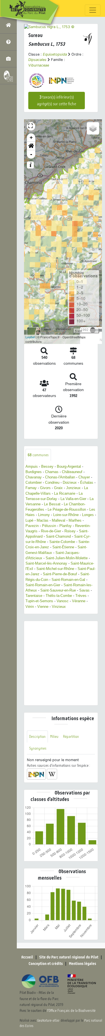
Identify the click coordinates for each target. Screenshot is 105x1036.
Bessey (47, 466)
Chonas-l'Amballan (60, 477)
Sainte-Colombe (62, 542)
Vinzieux (59, 606)
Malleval (58, 520)
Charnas (52, 472)
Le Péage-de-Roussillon (67, 509)
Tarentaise (33, 596)
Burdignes (33, 472)
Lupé (29, 520)
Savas (84, 590)
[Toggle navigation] (93, 10)
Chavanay (33, 477)
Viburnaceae (38, 65)
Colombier (33, 482)
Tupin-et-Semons (39, 601)
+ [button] (31, 137)
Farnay (31, 488)
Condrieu (52, 482)
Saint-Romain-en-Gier (42, 585)
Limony (44, 515)
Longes (88, 515)
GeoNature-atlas (48, 1021)
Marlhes (75, 520)
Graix (58, 488)
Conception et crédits (46, 963)
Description (37, 736)
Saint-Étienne (63, 547)
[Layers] (93, 128)
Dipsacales (37, 60)
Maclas (42, 520)
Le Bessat (52, 504)
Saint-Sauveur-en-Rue (58, 590)
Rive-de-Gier (51, 531)
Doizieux (70, 482)
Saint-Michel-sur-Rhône (55, 569)
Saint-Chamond (58, 536)
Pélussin (49, 526)
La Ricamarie (64, 493)
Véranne (78, 601)
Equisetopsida (55, 54)
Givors (45, 488)
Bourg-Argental (69, 466)
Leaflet (30, 337)
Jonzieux (73, 488)
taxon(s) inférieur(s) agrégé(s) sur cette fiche (56, 100)
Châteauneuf (72, 472)
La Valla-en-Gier (73, 499)
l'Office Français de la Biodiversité (71, 1010)
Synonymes (37, 748)
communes (38, 455)
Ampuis (31, 466)
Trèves (81, 596)
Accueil (27, 957)
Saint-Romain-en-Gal (68, 580)
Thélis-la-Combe (59, 596)
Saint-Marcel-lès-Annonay (46, 563)
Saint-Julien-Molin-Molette (67, 558)
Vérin (29, 606)
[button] (31, 146)
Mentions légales (82, 963)
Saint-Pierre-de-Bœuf (60, 574)
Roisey (70, 531)
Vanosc (63, 601)
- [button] (31, 154)
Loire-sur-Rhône (66, 515)
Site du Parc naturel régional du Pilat (68, 957)
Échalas (86, 482)
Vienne (42, 606)
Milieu (54, 736)
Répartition (71, 736)
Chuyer (84, 477)
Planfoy (65, 526)
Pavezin (32, 526)
